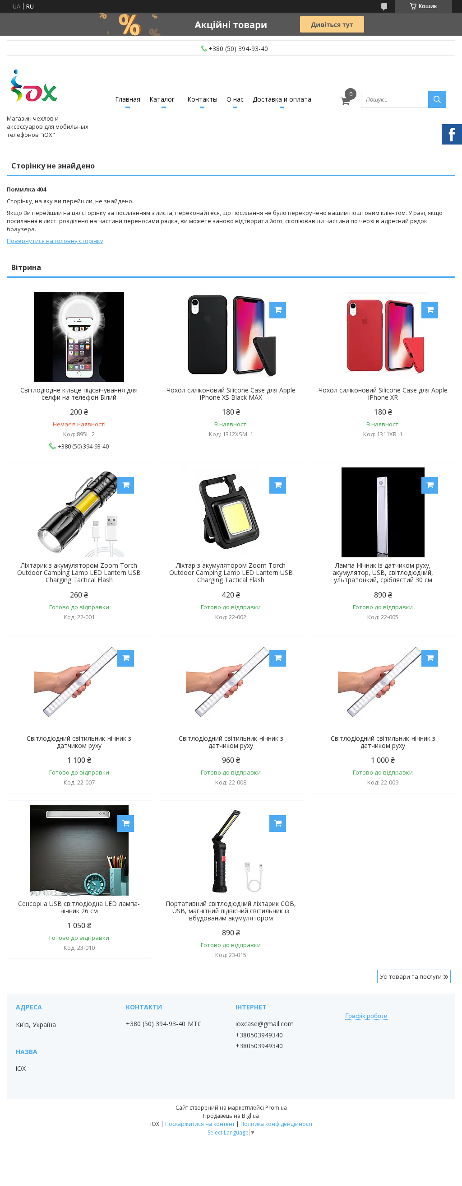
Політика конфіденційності (276, 1124)
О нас (235, 99)
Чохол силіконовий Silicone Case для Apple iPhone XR (383, 394)
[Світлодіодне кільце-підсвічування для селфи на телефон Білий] (79, 337)
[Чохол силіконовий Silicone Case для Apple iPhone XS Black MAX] (231, 337)
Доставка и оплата (282, 99)
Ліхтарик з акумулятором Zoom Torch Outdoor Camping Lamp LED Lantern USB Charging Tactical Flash (79, 573)
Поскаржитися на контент (200, 1124)
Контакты (202, 99)
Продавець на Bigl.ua (231, 1116)
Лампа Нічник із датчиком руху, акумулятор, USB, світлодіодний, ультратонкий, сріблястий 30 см (383, 573)
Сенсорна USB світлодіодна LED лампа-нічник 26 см (79, 907)
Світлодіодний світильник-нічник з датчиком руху (79, 742)
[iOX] (34, 87)
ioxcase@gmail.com (265, 1023)
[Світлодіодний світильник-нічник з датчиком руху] (79, 685)
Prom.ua (276, 1107)
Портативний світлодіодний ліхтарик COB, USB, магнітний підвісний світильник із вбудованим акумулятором (231, 911)
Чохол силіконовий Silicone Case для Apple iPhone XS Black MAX (231, 394)
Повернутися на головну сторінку (55, 241)
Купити (277, 310)
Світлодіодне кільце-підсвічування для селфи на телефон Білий (79, 394)
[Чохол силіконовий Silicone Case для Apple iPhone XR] (383, 337)
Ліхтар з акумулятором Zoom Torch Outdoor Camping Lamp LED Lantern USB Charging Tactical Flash (231, 573)
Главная (127, 99)
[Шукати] (437, 99)
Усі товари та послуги (411, 976)
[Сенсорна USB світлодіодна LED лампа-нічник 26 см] (79, 850)
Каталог (162, 99)
